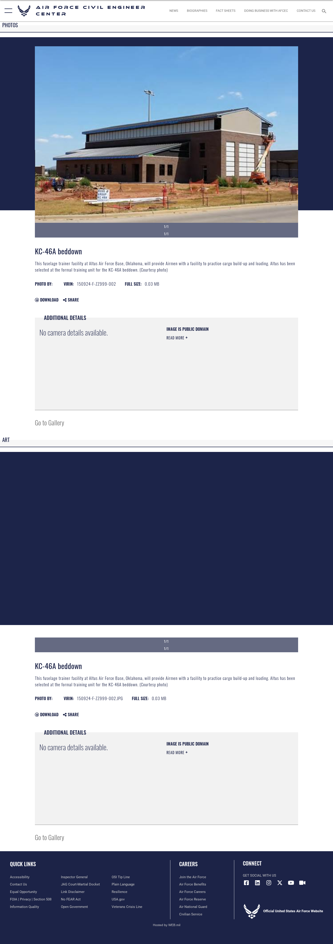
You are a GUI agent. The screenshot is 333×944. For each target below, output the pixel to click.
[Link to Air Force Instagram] (268, 882)
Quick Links (23, 864)
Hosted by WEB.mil (166, 925)
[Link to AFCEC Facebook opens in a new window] (246, 882)
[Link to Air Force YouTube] (291, 882)
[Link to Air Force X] (279, 882)
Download (48, 300)
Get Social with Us (259, 875)
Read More (176, 338)
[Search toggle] (325, 11)
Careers (188, 864)
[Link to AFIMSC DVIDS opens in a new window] (302, 882)
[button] (7, 11)
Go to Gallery (49, 422)
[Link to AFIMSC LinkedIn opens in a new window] (257, 882)
